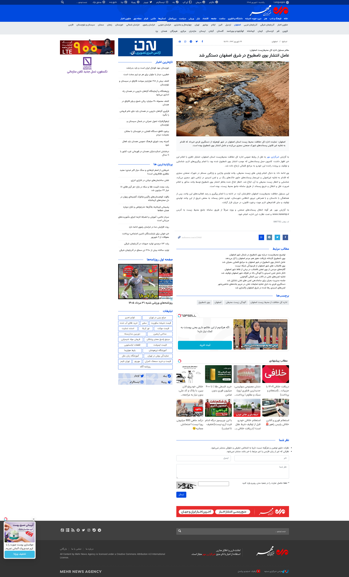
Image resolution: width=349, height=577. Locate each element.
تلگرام (212, 2)
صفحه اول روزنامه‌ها (160, 259)
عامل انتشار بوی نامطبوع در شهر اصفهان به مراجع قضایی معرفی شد (253, 262)
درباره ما (89, 549)
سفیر (144, 323)
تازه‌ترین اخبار (164, 62)
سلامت (222, 19)
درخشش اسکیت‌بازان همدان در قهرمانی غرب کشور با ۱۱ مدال (144, 153)
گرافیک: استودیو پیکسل (247, 571)
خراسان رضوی (149, 25)
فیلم (146, 19)
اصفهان (237, 25)
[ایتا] (62, 530)
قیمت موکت (163, 328)
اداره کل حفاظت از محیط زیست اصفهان (268, 302)
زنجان (109, 25)
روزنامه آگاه (145, 367)
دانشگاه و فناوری (235, 19)
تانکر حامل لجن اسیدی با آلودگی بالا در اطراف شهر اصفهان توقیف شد (253, 273)
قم (278, 31)
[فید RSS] (73, 530)
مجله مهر (137, 19)
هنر (265, 19)
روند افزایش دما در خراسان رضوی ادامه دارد (149, 227)
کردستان (270, 31)
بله (174, 2)
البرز (220, 25)
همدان (164, 31)
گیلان (211, 31)
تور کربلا (145, 328)
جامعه (213, 19)
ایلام (213, 25)
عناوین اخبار (282, 25)
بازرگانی (63, 549)
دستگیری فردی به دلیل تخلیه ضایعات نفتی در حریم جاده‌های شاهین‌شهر (251, 284)
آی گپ (185, 2)
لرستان (202, 31)
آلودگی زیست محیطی (236, 302)
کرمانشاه (251, 31)
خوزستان (119, 25)
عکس (153, 19)
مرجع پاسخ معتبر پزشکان (158, 339)
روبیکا (133, 2)
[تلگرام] (99, 530)
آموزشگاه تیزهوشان (158, 350)
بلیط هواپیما (130, 350)
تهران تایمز (125, 361)
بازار (198, 19)
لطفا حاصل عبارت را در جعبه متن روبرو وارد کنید (265, 483)
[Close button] (33, 519)
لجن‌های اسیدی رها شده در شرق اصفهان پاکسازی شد (260, 288)
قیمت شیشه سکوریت (161, 323)
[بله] (94, 530)
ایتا (122, 2)
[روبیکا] (78, 530)
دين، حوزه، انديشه (253, 19)
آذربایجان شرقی (267, 25)
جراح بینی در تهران (157, 317)
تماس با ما (76, 549)
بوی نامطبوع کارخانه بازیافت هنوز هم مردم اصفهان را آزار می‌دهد (255, 258)
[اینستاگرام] (89, 530)
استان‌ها (162, 19)
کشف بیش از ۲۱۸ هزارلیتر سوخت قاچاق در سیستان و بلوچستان (144, 82)
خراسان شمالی (133, 25)
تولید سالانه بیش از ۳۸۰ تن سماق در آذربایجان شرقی (144, 250)
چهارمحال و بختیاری (183, 25)
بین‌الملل (172, 19)
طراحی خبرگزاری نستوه (273, 571)
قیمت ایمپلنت (160, 345)
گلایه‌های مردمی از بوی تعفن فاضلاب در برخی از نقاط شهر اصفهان (255, 269)
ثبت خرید (205, 345)
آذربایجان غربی (250, 25)
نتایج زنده (113, 2)
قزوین (285, 31)
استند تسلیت (128, 328)
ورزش (191, 19)
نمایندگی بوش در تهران (158, 356)
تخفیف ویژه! (19, 554)
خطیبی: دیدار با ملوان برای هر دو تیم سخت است (146, 74)
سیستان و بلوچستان (86, 25)
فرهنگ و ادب (275, 19)
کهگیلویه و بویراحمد (235, 31)
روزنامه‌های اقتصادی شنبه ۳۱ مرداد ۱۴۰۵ (145, 303)
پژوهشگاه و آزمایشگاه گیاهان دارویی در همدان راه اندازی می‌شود (146, 93)
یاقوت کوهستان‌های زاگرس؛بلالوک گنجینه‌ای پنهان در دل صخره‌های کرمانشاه (144, 198)
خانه (286, 19)
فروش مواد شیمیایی (130, 339)
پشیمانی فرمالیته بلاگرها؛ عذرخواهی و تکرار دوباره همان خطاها (146, 208)
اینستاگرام (160, 2)
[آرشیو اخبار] (67, 530)
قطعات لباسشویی (132, 345)
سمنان (101, 25)
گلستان (220, 31)
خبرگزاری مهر (273, 157)
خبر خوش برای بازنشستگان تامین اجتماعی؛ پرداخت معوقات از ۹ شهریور (145, 235)
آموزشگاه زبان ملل (130, 356)
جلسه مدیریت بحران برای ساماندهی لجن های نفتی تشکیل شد (256, 280)
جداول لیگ (97, 2)
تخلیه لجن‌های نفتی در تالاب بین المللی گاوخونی (262, 277)
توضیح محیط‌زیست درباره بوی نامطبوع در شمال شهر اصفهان (257, 255)
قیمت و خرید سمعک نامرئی (158, 361)
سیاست (182, 19)
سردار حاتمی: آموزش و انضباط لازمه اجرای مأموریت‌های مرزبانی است (143, 218)
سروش (199, 2)
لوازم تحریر (130, 317)
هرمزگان (173, 31)
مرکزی (183, 31)
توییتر (146, 2)
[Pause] (237, 346)
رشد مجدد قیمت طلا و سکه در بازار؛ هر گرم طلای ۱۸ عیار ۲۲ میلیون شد (144, 188)
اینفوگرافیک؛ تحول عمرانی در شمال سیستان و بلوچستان (148, 123)
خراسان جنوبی (164, 25)
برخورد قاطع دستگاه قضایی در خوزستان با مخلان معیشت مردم (146, 133)
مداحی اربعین (160, 334)
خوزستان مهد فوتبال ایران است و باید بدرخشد (147, 68)
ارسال (181, 494)
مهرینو (137, 361)
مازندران (192, 31)
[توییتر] (83, 530)
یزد (156, 31)
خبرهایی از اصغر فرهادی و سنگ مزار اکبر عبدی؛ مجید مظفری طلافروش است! (144, 172)
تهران (197, 25)
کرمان (260, 31)
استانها (284, 41)
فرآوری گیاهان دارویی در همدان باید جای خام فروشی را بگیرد (144, 113)
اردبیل (228, 25)
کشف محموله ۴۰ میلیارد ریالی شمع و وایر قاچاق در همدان (145, 103)
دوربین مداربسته (132, 334)
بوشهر (205, 25)
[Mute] (242, 346)
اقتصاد (205, 19)
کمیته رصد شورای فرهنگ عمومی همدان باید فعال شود (145, 143)
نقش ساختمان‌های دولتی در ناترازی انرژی (150, 180)
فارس (70, 25)
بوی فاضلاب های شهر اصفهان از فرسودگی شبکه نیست (260, 266)
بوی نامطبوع (204, 302)
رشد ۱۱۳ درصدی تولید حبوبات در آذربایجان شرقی (146, 244)
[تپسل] (179, 315)
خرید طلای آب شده (129, 323)
